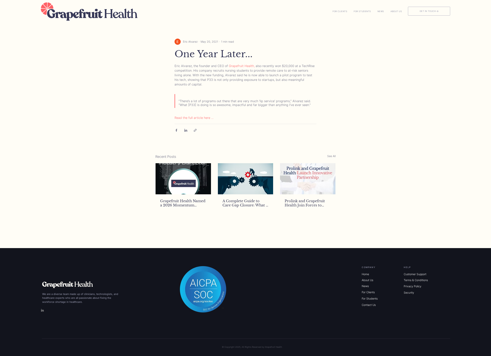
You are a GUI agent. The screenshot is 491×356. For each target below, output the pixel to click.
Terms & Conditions (416, 280)
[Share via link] (195, 130)
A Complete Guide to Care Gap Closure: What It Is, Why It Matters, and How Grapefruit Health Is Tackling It (245, 203)
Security (409, 292)
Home (365, 274)
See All (331, 156)
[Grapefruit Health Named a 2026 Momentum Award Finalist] (183, 178)
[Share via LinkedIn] (186, 130)
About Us (367, 280)
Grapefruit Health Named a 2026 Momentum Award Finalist (182, 203)
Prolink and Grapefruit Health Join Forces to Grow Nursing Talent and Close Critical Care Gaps (307, 203)
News (365, 286)
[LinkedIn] (42, 310)
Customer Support (415, 274)
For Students (370, 298)
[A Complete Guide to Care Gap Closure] (245, 178)
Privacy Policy (412, 286)
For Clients (368, 292)
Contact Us (369, 304)
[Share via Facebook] (176, 130)
